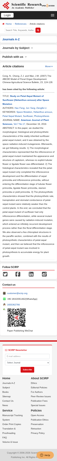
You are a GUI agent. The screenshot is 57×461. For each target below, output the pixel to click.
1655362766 (13, 304)
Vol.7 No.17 (19, 124)
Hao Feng (20, 108)
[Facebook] (18, 274)
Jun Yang (30, 108)
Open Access (37, 415)
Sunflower (28, 116)
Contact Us (7, 401)
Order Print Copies (11, 424)
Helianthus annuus (42, 112)
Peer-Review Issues (41, 396)
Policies (36, 410)
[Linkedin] (31, 274)
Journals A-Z (8, 383)
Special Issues (38, 405)
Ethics (34, 383)
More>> (49, 66)
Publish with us (13, 56)
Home (9, 24)
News (5, 405)
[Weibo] (44, 274)
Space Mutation (24, 112)
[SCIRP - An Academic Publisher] (22, 5)
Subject (6, 387)
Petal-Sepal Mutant (12, 116)
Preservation (37, 424)
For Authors (37, 392)
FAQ (4, 437)
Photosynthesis (41, 116)
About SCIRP (40, 378)
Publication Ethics (39, 419)
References (20, 24)
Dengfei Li (41, 108)
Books (5, 392)
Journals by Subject (16, 48)
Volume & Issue (10, 442)
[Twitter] (5, 274)
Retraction (36, 428)
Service (7, 410)
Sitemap (6, 396)
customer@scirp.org (17, 293)
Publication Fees (39, 401)
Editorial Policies (39, 387)
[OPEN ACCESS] (48, 5)
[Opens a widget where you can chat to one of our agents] (45, 455)
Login (7, 15)
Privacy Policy (38, 433)
